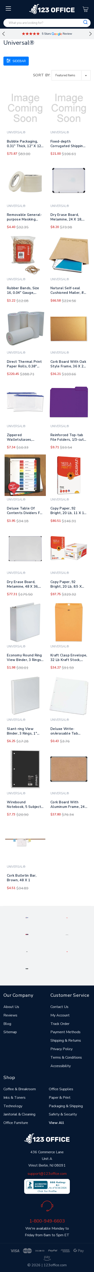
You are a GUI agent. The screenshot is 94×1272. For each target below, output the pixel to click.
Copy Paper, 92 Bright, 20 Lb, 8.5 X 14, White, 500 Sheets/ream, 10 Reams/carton (66, 585)
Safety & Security (63, 1114)
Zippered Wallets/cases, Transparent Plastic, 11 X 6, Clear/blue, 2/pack (24, 438)
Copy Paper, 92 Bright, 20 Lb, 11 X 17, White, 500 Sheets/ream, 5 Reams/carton (68, 511)
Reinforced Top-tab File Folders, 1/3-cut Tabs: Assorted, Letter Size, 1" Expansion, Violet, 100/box (67, 438)
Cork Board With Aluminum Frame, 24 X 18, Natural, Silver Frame (67, 805)
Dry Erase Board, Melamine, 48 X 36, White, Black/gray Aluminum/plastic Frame (23, 585)
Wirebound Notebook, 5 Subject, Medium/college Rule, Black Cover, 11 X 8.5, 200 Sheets (25, 805)
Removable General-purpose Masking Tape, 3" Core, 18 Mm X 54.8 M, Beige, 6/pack (24, 217)
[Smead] (27, 934)
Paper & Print (59, 1097)
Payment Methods (65, 1032)
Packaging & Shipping (66, 1106)
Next (90, 34)
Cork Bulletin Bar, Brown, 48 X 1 (22, 877)
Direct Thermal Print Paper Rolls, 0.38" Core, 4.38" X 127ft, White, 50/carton (24, 364)
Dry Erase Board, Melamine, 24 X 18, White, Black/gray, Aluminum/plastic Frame (66, 217)
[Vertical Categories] (8, 8)
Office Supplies (61, 1089)
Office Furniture (15, 1122)
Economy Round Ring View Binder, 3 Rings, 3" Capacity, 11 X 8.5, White (24, 658)
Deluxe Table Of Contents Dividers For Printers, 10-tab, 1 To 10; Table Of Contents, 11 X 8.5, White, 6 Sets (25, 511)
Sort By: (42, 75)
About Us (11, 1006)
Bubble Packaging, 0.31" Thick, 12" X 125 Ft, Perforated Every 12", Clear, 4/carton (25, 144)
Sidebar (19, 61)
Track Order (59, 1023)
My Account (60, 1015)
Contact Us (59, 1006)
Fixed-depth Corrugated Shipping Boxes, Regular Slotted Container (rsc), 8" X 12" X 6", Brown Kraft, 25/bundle (67, 144)
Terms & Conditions (66, 1057)
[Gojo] (27, 968)
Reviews (10, 1015)
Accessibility (60, 1065)
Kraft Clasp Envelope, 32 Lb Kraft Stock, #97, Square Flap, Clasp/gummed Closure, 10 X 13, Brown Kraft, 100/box (68, 658)
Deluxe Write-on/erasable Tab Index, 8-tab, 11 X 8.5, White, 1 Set (68, 732)
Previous (3, 34)
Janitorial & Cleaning (19, 1114)
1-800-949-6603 (47, 1221)
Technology (12, 1106)
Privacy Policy (61, 1049)
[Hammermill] (66, 934)
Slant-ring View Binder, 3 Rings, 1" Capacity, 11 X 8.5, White (22, 732)
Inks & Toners (14, 1097)
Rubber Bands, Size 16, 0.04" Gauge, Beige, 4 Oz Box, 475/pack (23, 291)
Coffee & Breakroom (19, 1089)
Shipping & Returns (65, 1040)
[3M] (67, 951)
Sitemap (10, 1032)
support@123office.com (47, 1173)
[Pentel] (67, 917)
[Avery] (27, 917)
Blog (7, 1023)
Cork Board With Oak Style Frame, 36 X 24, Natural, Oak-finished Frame (68, 364)
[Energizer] (27, 951)
